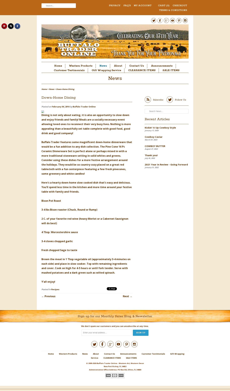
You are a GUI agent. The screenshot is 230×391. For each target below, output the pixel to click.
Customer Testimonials (69, 70)
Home (58, 66)
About (118, 66)
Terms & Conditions (173, 10)
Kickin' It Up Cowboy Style (160, 127)
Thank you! (151, 155)
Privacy (114, 5)
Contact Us (136, 66)
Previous (50, 296)
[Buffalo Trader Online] (115, 42)
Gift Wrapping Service (106, 70)
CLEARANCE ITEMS (142, 70)
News (103, 66)
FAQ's (127, 5)
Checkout (180, 5)
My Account (142, 5)
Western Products (80, 66)
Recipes (55, 289)
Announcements (162, 66)
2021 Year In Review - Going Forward (166, 164)
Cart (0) (163, 5)
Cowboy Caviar (154, 136)
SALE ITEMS (171, 70)
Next (126, 296)
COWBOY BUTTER (155, 146)
